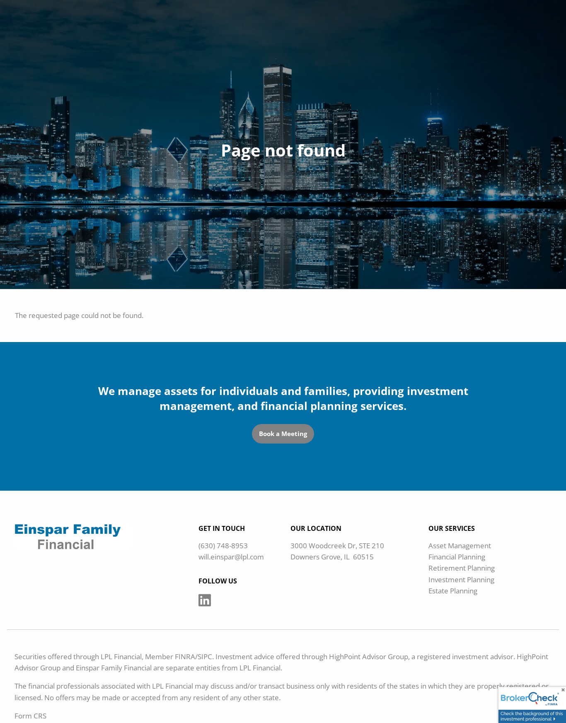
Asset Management (459, 545)
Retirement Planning (461, 568)
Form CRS (30, 716)
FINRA (185, 656)
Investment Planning (461, 579)
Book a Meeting (283, 433)
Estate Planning (452, 590)
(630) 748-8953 (223, 545)
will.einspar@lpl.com (231, 557)
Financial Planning (456, 557)
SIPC (205, 656)
